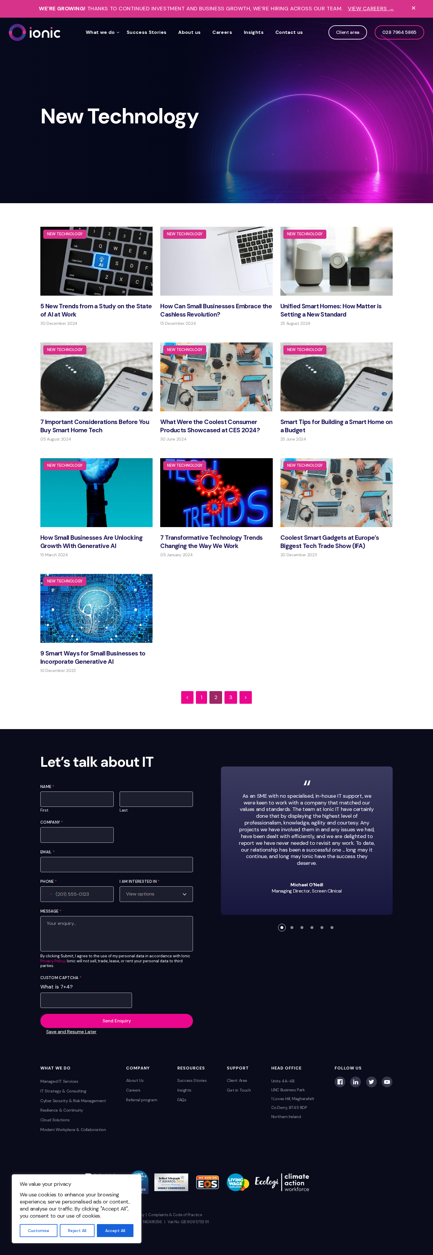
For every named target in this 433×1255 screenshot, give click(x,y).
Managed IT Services (59, 1081)
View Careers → (371, 8)
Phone (48, 881)
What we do (100, 32)
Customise (38, 1230)
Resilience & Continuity (61, 1110)
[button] (282, 927)
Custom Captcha (60, 977)
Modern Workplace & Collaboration (73, 1129)
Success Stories (147, 32)
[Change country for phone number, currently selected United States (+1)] (47, 894)
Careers (222, 32)
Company (51, 822)
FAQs (181, 1099)
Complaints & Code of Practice (175, 1214)
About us (189, 32)
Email (47, 852)
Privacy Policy (52, 961)
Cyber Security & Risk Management (73, 1100)
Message (50, 911)
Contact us (289, 32)
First (44, 810)
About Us (134, 1080)
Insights (254, 32)
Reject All (77, 1230)
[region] (76, 1208)
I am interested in (139, 881)
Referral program (141, 1099)
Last (124, 810)
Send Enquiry (117, 1021)
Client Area (237, 1080)
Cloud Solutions (55, 1119)
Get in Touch (239, 1090)
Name (47, 786)
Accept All (115, 1230)
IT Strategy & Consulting (63, 1091)
